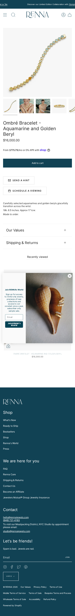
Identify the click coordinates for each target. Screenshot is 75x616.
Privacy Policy (40, 587)
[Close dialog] (70, 276)
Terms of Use (56, 587)
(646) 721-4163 (11, 520)
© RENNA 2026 (10, 587)
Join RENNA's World (14, 324)
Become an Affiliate (13, 491)
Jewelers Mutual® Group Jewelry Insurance (26, 497)
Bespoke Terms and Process (58, 593)
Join (67, 557)
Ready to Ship (10, 425)
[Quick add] (8, 346)
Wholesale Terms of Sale (14, 599)
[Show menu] (5, 15)
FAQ (5, 468)
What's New (9, 420)
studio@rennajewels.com (16, 531)
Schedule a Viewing (27, 190)
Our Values (15, 230)
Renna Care (9, 474)
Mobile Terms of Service (14, 593)
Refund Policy (49, 599)
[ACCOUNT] (63, 15)
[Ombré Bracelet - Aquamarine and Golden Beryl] (10, 106)
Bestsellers (9, 431)
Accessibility (34, 599)
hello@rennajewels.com (16, 517)
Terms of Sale (35, 593)
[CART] (69, 15)
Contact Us (9, 485)
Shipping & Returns (22, 243)
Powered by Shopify (12, 605)
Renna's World (10, 443)
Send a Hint (21, 180)
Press (6, 448)
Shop (6, 437)
